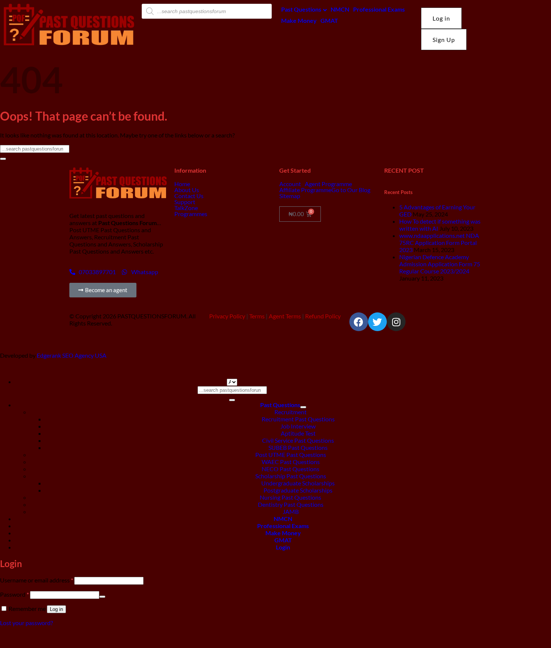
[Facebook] (358, 321)
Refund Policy (323, 316)
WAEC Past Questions (291, 461)
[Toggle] (303, 407)
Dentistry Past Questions (290, 504)
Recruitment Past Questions (298, 419)
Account (290, 184)
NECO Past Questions (290, 468)
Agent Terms (285, 316)
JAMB (291, 511)
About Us (186, 190)
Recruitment (290, 411)
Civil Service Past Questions (298, 440)
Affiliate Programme (305, 190)
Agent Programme (328, 184)
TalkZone (186, 208)
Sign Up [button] (444, 39)
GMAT (329, 20)
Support (184, 202)
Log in (56, 609)
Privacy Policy (227, 316)
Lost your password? (26, 622)
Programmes (190, 214)
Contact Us (189, 196)
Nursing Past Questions (290, 497)
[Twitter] (377, 321)
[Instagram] (396, 321)
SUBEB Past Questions (298, 447)
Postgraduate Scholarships (298, 490)
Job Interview (298, 426)
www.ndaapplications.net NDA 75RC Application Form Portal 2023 (439, 242)
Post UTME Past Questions (290, 454)
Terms (257, 316)
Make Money (299, 20)
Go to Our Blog (350, 190)
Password (14, 594)
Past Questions (301, 9)
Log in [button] (441, 18)
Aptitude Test (298, 433)
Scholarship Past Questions (290, 475)
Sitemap (289, 196)
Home (182, 184)
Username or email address (36, 580)
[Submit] (3, 159)
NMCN (340, 9)
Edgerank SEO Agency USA (71, 355)
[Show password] (102, 597)
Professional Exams (379, 9)
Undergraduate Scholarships (298, 483)
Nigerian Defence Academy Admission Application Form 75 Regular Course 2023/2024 (439, 264)
